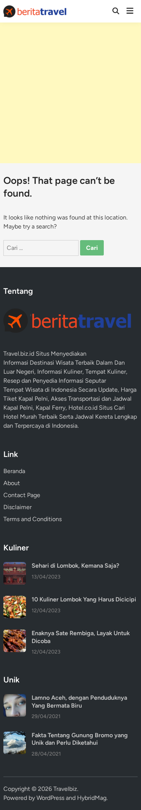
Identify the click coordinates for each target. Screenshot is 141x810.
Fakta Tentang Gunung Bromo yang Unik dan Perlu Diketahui (80, 739)
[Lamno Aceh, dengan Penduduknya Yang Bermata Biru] (14, 698)
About (11, 483)
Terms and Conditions (32, 519)
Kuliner (116, 371)
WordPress (50, 797)
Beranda (14, 471)
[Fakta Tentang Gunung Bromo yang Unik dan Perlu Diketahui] (14, 735)
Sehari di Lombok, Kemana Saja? (75, 565)
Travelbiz (65, 788)
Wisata (34, 389)
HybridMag (91, 797)
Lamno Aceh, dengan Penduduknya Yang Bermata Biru (79, 701)
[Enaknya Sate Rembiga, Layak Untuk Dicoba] (14, 633)
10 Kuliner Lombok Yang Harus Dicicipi (84, 599)
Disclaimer (17, 507)
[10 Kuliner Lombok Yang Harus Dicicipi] (14, 600)
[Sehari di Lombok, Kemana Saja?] (14, 566)
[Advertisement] (70, 93)
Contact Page (21, 495)
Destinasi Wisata (52, 362)
